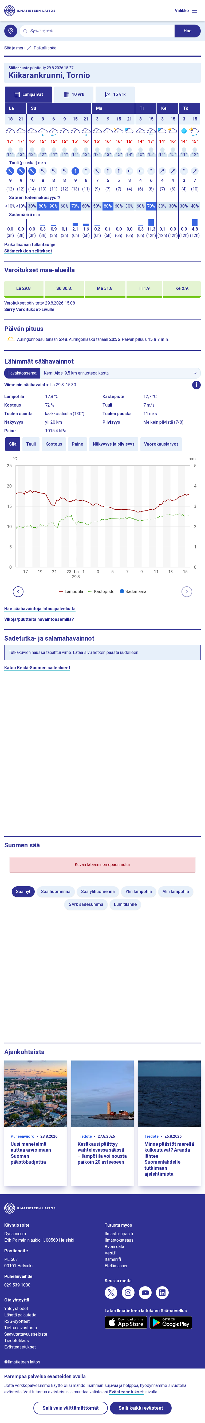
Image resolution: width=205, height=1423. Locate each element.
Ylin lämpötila (138, 891)
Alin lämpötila (176, 891)
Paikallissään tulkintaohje (30, 244)
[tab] (28, 95)
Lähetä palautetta (20, 1314)
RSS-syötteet (17, 1321)
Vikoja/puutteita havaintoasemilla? (39, 619)
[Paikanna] (10, 31)
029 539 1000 (17, 1285)
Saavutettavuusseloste (25, 1334)
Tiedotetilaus (16, 1340)
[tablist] (102, 94)
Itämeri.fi (113, 1259)
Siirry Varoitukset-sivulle (29, 309)
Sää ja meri (14, 47)
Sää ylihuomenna (98, 891)
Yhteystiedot (16, 1308)
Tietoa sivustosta (20, 1327)
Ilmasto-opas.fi (119, 1233)
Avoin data (114, 1246)
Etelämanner (116, 1265)
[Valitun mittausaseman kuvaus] (196, 385)
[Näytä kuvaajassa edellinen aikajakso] (18, 591)
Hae (188, 30)
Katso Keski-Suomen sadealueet (37, 667)
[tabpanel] (102, 171)
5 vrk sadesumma (86, 904)
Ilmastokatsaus (119, 1240)
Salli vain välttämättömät (70, 1408)
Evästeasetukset (20, 1347)
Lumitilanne (125, 904)
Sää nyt (23, 891)
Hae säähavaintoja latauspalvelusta (40, 608)
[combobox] (100, 31)
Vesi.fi (110, 1253)
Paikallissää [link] (45, 47)
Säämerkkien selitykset (28, 251)
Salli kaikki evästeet (141, 1408)
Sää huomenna (55, 891)
